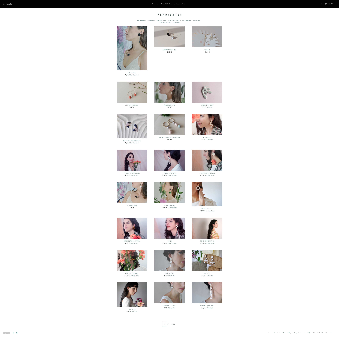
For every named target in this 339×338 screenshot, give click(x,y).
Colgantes (150, 20)
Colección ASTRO (164, 22)
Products (155, 4)
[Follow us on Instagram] (17, 333)
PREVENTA (176, 22)
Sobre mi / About (180, 4)
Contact (333, 333)
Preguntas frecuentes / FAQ (302, 333)
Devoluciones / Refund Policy (282, 333)
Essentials (196, 20)
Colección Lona (161, 20)
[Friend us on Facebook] (13, 333)
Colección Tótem (174, 20)
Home (269, 333)
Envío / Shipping (166, 4)
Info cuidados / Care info (320, 333)
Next (172, 324)
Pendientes (141, 20)
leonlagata (7, 3)
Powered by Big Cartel (6, 333)
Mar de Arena (186, 20)
